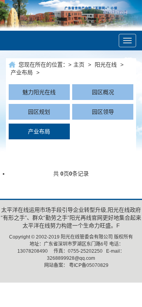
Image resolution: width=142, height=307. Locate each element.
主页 (78, 64)
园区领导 (103, 112)
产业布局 (22, 72)
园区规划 (39, 112)
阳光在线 (106, 64)
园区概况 (103, 92)
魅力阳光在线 (39, 92)
